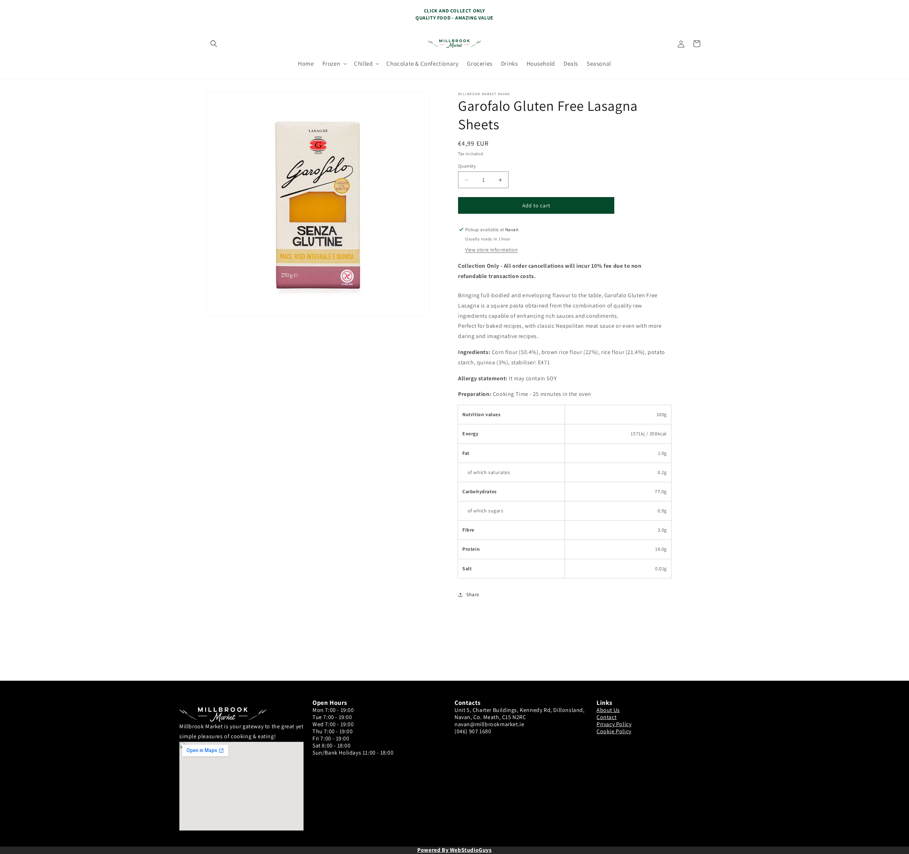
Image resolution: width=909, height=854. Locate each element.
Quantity (467, 166)
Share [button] (472, 594)
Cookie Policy (614, 731)
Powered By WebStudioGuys (454, 850)
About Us (608, 710)
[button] (214, 43)
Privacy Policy (614, 724)
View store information (491, 249)
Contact (606, 717)
